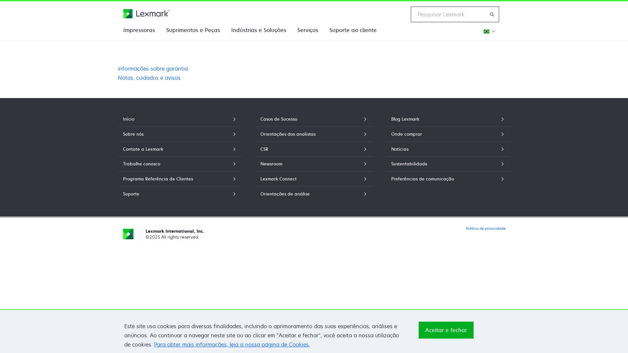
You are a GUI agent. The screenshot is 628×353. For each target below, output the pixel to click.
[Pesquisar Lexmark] (492, 14)
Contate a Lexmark (143, 149)
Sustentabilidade (409, 164)
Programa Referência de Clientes (158, 179)
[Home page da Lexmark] (146, 13)
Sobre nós (133, 134)
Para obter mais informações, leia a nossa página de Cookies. (232, 344)
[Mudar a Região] (488, 31)
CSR (264, 149)
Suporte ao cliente (353, 30)
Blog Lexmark (405, 119)
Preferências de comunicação (422, 179)
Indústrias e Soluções (258, 30)
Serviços (307, 30)
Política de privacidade (485, 228)
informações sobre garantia (153, 68)
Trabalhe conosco (141, 164)
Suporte (131, 194)
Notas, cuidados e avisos (149, 77)
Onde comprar (406, 134)
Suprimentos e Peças (193, 30)
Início (128, 119)
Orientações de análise (285, 194)
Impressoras (139, 30)
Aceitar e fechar (446, 330)
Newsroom (271, 164)
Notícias (400, 149)
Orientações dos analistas (288, 134)
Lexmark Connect (278, 179)
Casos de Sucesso (278, 119)
